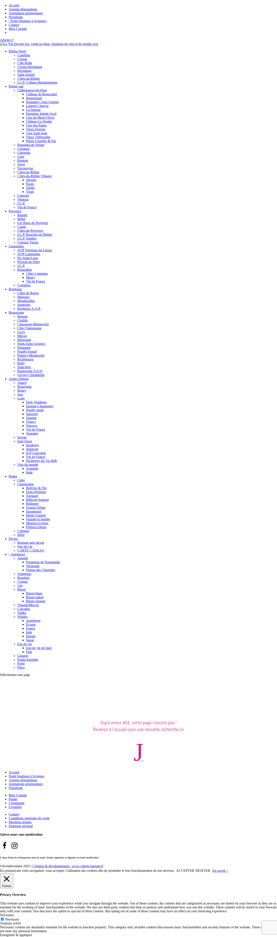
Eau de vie (24, 644)
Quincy (31, 422)
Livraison (15, 807)
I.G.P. (21, 203)
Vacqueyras (25, 168)
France (30, 628)
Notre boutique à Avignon (26, 776)
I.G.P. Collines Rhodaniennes (37, 82)
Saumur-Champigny (40, 406)
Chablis (22, 320)
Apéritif (22, 558)
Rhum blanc (34, 593)
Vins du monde (27, 464)
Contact (14, 25)
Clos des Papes (36, 125)
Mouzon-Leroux (37, 523)
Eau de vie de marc (39, 648)
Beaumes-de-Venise (30, 145)
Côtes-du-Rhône (28, 78)
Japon (30, 640)
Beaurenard (34, 98)
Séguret (31, 180)
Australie (32, 468)
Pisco (21, 667)
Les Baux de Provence (32, 223)
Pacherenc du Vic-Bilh (41, 461)
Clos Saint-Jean (36, 133)
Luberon (23, 195)
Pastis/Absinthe (27, 659)
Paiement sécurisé (21, 826)
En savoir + (220, 870)
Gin (20, 585)
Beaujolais (24, 386)
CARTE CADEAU (31, 550)
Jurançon (32, 449)
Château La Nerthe (39, 121)
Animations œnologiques (26, 13)
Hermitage (24, 71)
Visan (30, 191)
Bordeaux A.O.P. (29, 308)
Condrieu (23, 55)
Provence (15, 211)
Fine (29, 652)
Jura (20, 394)
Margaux (23, 297)
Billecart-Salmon (37, 500)
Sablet (30, 188)
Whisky (22, 617)
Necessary (12, 919)
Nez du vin (24, 546)
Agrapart (32, 496)
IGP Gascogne (36, 453)
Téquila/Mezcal (28, 605)
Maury (30, 277)
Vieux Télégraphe (38, 137)
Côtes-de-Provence (30, 230)
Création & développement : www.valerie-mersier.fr (67, 866)
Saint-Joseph (26, 74)
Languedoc (16, 246)
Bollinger (32, 503)
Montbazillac (26, 301)
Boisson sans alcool (30, 542)
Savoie (22, 437)
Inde (29, 632)
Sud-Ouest (24, 441)
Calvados (23, 609)
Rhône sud (16, 86)
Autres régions (19, 379)
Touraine (32, 433)
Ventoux (23, 199)
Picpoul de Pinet (28, 262)
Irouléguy (32, 445)
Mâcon (22, 336)
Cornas (22, 59)
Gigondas (24, 152)
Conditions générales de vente (29, 818)
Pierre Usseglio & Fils (41, 141)
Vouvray (32, 425)
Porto (21, 663)
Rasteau (22, 160)
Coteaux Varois (27, 242)
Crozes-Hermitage (29, 67)
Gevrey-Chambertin (31, 375)
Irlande (30, 636)
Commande (16, 803)
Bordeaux (15, 289)
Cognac (22, 581)
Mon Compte (18, 29)
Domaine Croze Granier (42, 102)
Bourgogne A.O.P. (30, 371)
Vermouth (32, 566)
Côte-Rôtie (24, 63)
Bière (21, 535)
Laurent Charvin (37, 106)
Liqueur (22, 656)
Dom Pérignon (36, 492)
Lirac (20, 156)
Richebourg (25, 359)
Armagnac (24, 574)
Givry (21, 332)
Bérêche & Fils (36, 488)
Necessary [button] (7, 915)
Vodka (21, 613)
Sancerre (32, 414)
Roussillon (24, 269)
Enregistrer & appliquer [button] (16, 935)
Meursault (24, 340)
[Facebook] (4, 845)
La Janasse (33, 110)
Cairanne (23, 149)
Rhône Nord (17, 51)
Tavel (21, 164)
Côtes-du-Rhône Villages (34, 176)
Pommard (24, 347)
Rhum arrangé (35, 601)
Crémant (23, 531)
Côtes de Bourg (28, 293)
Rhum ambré (35, 597)
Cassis (21, 227)
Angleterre (33, 620)
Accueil (14, 5)
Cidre (21, 480)
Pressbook (16, 17)
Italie (29, 472)
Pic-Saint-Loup (27, 258)
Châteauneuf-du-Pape (32, 90)
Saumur (31, 418)
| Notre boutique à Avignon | (28, 21)
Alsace (22, 383)
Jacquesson (33, 511)
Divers (13, 539)
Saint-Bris (24, 367)
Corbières (24, 285)
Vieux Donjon (35, 129)
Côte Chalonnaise (29, 328)
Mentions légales (20, 822)
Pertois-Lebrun (36, 527)
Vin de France (27, 207)
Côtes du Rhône (28, 172)
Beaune (22, 316)
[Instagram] (14, 845)
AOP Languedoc (28, 254)
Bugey (21, 390)
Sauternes (24, 305)
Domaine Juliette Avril (41, 113)
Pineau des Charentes (40, 570)
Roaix (30, 184)
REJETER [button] (203, 870)
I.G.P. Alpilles (26, 238)
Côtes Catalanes (37, 273)
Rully (21, 363)
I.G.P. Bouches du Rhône (34, 234)
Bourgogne (16, 312)
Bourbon (23, 578)
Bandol (22, 215)
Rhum (21, 589)
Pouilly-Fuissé (27, 351)
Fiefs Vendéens (36, 402)
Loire (21, 398)
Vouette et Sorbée (38, 519)
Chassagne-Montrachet (33, 324)
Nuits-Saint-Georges (31, 344)
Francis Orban (35, 507)
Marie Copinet (36, 515)
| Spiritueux (17, 554)
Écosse (30, 624)
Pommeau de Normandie (43, 562)
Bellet (21, 219)
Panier (13, 799)
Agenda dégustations (23, 9)
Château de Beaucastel (41, 94)
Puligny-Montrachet (31, 355)
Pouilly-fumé (35, 410)
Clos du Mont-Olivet (40, 117)
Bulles (13, 476)
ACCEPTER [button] (185, 870)
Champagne (25, 484)
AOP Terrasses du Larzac (34, 250)
